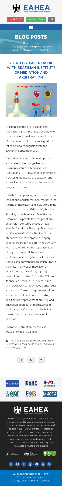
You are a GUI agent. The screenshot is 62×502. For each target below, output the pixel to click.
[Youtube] (31, 464)
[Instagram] (18, 464)
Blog (36, 43)
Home (26, 43)
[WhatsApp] (50, 464)
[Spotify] (37, 464)
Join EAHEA (15, 19)
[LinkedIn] (12, 464)
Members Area (36, 19)
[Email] (44, 464)
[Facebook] (24, 464)
